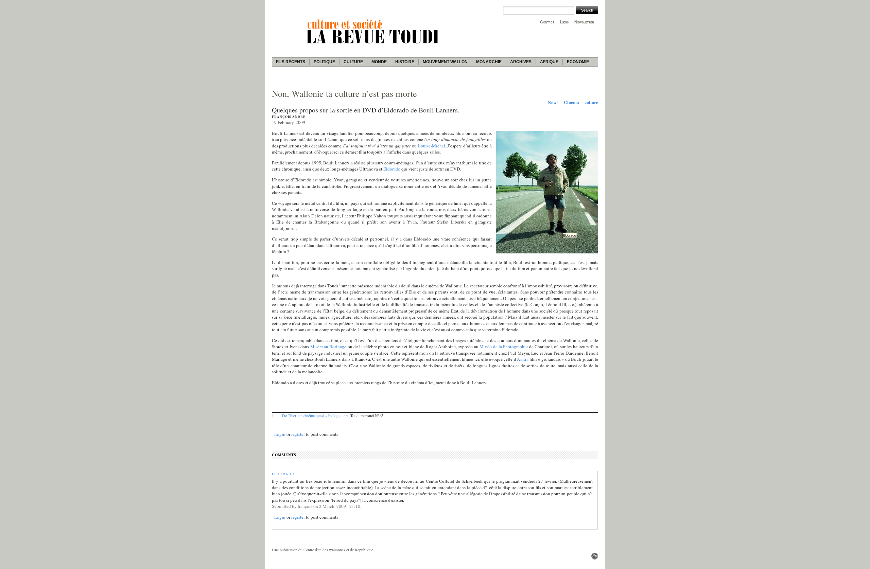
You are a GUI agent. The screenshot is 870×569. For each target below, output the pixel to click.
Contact (547, 22)
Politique (324, 61)
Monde (379, 61)
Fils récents (290, 61)
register (298, 434)
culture (591, 102)
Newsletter (584, 22)
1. (273, 415)
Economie (578, 61)
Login (279, 434)
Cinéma (571, 102)
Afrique (549, 61)
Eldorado (283, 474)
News (553, 102)
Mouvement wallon (445, 61)
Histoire (404, 61)
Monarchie (489, 61)
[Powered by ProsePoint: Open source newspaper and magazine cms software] (594, 558)
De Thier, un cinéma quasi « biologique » (315, 415)
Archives (521, 61)
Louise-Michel (431, 146)
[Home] (374, 44)
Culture (353, 61)
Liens (564, 22)
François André (289, 116)
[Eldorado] (547, 252)
